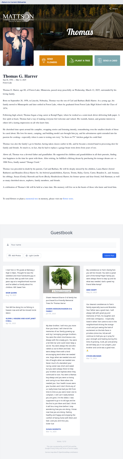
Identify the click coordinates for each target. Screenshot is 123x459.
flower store (68, 198)
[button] (61, 279)
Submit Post (109, 255)
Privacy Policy (54, 448)
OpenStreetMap (64, 452)
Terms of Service (68, 448)
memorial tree (32, 198)
